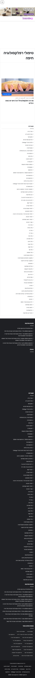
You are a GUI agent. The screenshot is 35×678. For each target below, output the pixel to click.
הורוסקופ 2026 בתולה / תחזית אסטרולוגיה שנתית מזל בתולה (18, 611)
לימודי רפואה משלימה (27, 219)
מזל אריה (30, 225)
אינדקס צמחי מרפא (27, 139)
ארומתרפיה (29, 153)
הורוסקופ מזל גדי (17, 640)
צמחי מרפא (29, 277)
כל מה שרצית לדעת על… (26, 197)
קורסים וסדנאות (28, 288)
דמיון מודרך (29, 161)
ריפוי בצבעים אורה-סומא (26, 302)
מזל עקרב (30, 244)
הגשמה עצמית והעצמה (27, 164)
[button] (2, 2)
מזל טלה (30, 236)
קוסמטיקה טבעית (28, 282)
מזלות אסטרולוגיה (28, 255)
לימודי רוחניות (29, 216)
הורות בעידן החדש (28, 181)
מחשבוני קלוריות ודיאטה (26, 260)
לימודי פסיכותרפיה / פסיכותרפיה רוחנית (22, 214)
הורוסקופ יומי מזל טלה (27, 637)
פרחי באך (30, 274)
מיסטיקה (30, 263)
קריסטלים (30, 296)
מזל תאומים (29, 252)
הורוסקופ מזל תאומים (17, 652)
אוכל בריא (30, 131)
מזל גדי (30, 230)
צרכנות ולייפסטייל (28, 280)
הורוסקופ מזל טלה (17, 643)
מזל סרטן (30, 241)
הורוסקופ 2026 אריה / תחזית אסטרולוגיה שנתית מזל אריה (18, 608)
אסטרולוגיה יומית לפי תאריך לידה (25, 634)
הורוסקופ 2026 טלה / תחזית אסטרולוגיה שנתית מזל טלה (18, 331)
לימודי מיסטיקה (28, 211)
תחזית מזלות (16, 655)
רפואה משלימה (28, 304)
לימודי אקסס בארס (27, 208)
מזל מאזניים (29, 238)
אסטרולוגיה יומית (21, 631)
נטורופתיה (20, 666)
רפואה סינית (29, 307)
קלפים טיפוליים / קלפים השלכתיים (24, 293)
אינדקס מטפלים (26, 672)
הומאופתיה (29, 167)
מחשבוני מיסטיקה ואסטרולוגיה (25, 258)
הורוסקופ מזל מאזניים (28, 646)
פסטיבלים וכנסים (28, 271)
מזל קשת (30, 247)
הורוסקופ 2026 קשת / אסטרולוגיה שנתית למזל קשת (20, 621)
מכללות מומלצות (28, 266)
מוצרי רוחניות (29, 222)
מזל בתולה (29, 227)
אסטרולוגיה (29, 148)
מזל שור (30, 249)
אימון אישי (30, 137)
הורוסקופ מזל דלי (29, 643)
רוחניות (30, 299)
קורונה (30, 285)
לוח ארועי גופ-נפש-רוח (26, 200)
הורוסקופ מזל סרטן (15, 646)
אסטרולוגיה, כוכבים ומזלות (26, 150)
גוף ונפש (30, 156)
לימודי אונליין (29, 205)
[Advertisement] (17, 372)
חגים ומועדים (29, 186)
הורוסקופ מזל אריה (15, 637)
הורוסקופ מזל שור (28, 652)
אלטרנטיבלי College (27, 142)
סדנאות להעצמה (28, 269)
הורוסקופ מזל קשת (16, 649)
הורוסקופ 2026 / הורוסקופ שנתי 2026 (22, 172)
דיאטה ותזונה (29, 159)
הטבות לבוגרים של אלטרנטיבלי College (22, 183)
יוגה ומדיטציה (29, 194)
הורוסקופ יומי (29, 175)
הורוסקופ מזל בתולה (28, 640)
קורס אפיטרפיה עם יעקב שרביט (25, 328)
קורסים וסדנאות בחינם (27, 291)
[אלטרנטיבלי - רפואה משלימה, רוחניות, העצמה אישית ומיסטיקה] (26, 18)
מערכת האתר (29, 98)
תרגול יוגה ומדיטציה (27, 313)
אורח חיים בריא (28, 134)
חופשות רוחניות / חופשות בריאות (24, 189)
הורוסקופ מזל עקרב (28, 649)
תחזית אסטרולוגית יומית (27, 655)
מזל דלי (30, 233)
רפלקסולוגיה (29, 310)
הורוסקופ (30, 170)
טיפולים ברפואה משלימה (26, 192)
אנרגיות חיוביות (28, 145)
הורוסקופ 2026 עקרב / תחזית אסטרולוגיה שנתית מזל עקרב (18, 618)
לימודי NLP (29, 203)
